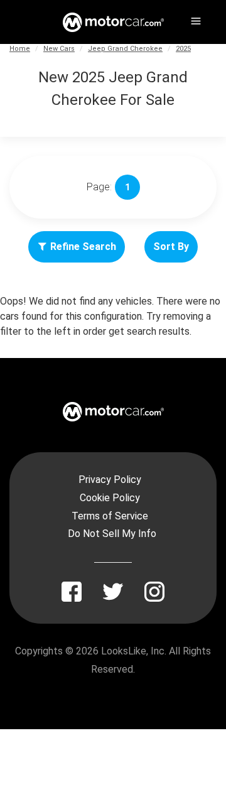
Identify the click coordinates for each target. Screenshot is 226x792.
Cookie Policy (110, 498)
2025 (183, 49)
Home (19, 49)
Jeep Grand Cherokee (125, 49)
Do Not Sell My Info (112, 534)
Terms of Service (110, 516)
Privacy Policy (109, 480)
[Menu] (194, 18)
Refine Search (83, 246)
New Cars (59, 49)
